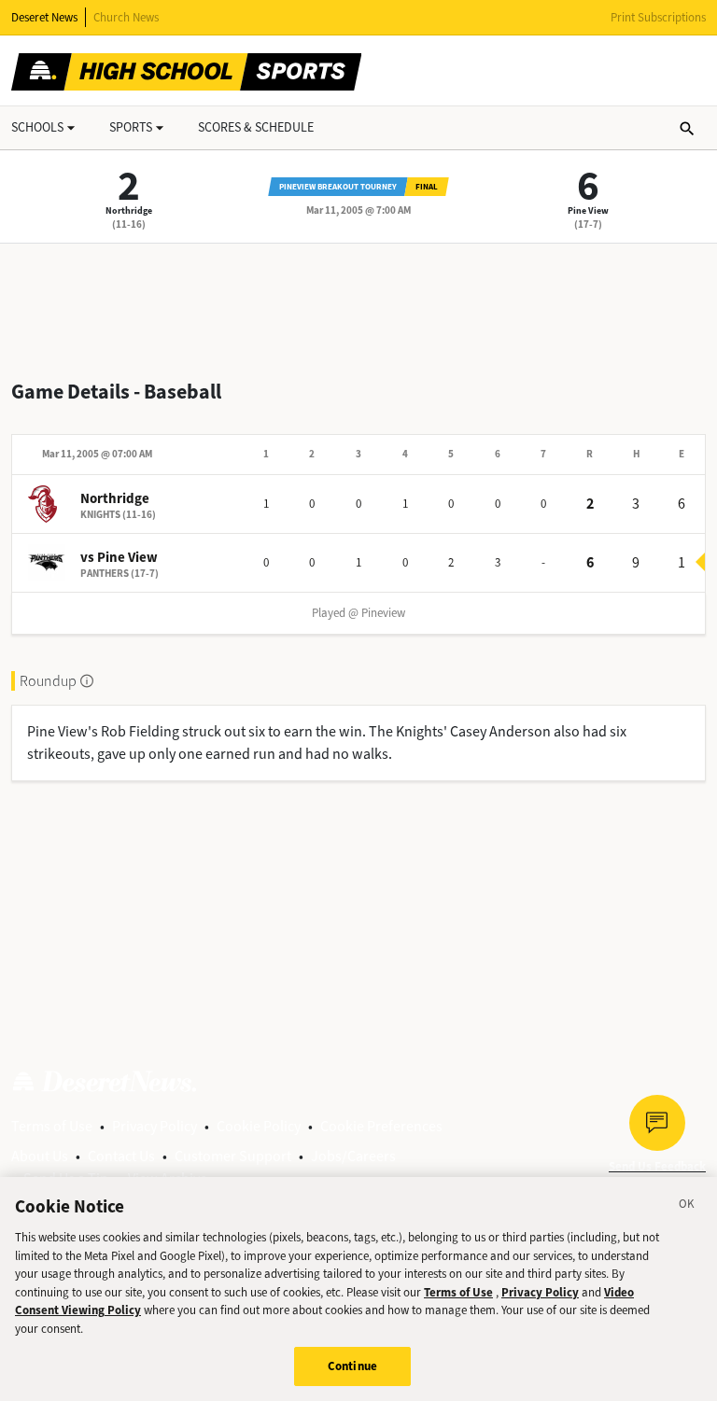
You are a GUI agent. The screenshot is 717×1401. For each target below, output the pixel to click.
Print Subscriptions (658, 17)
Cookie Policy (259, 1126)
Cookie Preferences (381, 1126)
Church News (126, 17)
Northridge (128, 210)
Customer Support (233, 1156)
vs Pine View (119, 557)
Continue (352, 1366)
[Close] (687, 1206)
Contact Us (121, 1156)
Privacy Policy (154, 1126)
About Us (39, 1156)
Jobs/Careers (353, 1156)
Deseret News (44, 17)
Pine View (588, 210)
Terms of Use (51, 1126)
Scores (256, 127)
